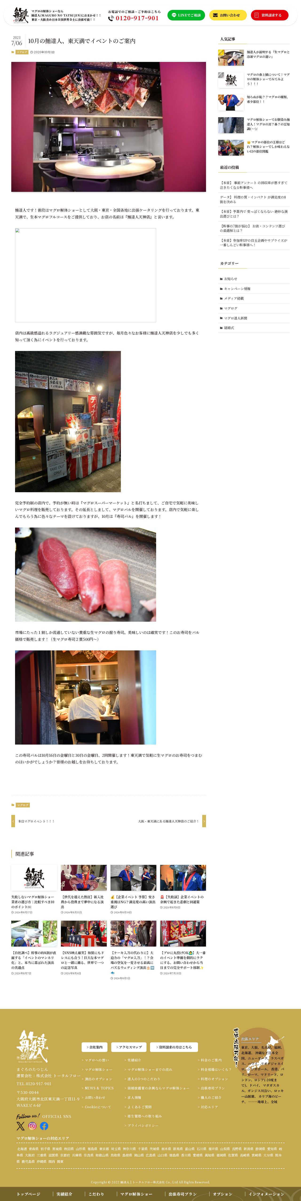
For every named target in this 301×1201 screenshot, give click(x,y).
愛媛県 (198, 1155)
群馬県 (178, 1148)
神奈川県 (129, 1148)
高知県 (209, 1155)
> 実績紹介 (132, 1060)
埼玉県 (116, 1148)
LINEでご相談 (189, 15)
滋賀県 (53, 1155)
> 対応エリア (208, 1106)
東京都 (104, 1148)
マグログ (22, 52)
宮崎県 (256, 1155)
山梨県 (225, 1148)
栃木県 (166, 1148)
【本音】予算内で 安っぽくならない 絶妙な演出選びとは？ (254, 213)
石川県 (201, 1148)
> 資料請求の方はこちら (174, 1047)
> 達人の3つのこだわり (142, 1078)
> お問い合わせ (94, 1097)
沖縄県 (42, 1161)
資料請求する (271, 15)
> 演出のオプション (97, 1078)
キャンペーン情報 (237, 288)
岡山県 (139, 1155)
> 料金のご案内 (210, 1060)
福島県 (92, 1148)
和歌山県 (102, 1155)
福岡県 (221, 1155)
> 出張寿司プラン (211, 1088)
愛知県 (272, 1148)
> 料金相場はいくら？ (215, 1069)
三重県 (42, 1155)
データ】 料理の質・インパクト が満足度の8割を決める (253, 199)
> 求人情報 (132, 1097)
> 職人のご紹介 (210, 1097)
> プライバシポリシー (141, 1125)
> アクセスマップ (129, 1047)
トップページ (28, 1194)
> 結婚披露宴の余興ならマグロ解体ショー (157, 1088)
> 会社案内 (95, 1047)
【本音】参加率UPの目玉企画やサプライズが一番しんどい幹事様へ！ (253, 242)
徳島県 (174, 1155)
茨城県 (154, 1148)
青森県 (34, 1148)
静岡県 (260, 1148)
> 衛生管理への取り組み (143, 1116)
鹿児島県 (28, 1161)
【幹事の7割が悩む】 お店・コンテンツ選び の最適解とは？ (252, 228)
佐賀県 (233, 1155)
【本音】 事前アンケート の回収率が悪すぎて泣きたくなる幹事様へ (253, 185)
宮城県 (57, 1148)
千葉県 (143, 1148)
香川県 (186, 1155)
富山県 (190, 1148)
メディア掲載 (234, 298)
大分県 (268, 1155)
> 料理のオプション (213, 1078)
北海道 (22, 1148)
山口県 (162, 1155)
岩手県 (45, 1148)
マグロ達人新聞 (235, 318)
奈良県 (89, 1155)
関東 (60, 1161)
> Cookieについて (96, 1106)
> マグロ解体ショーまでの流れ (148, 1069)
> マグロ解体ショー (97, 1069)
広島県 (151, 1155)
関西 (51, 1161)
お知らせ (230, 278)
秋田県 (69, 1148)
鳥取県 (115, 1155)
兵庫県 (77, 1155)
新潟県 (248, 1148)
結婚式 (229, 327)
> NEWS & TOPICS (98, 1088)
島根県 (127, 1155)
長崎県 (245, 1155)
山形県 (81, 1148)
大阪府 (30, 1155)
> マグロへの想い (95, 1060)
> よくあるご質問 (138, 1106)
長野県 (237, 1148)
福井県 (213, 1148)
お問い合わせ (230, 15)
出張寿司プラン (183, 1194)
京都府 (65, 1155)
